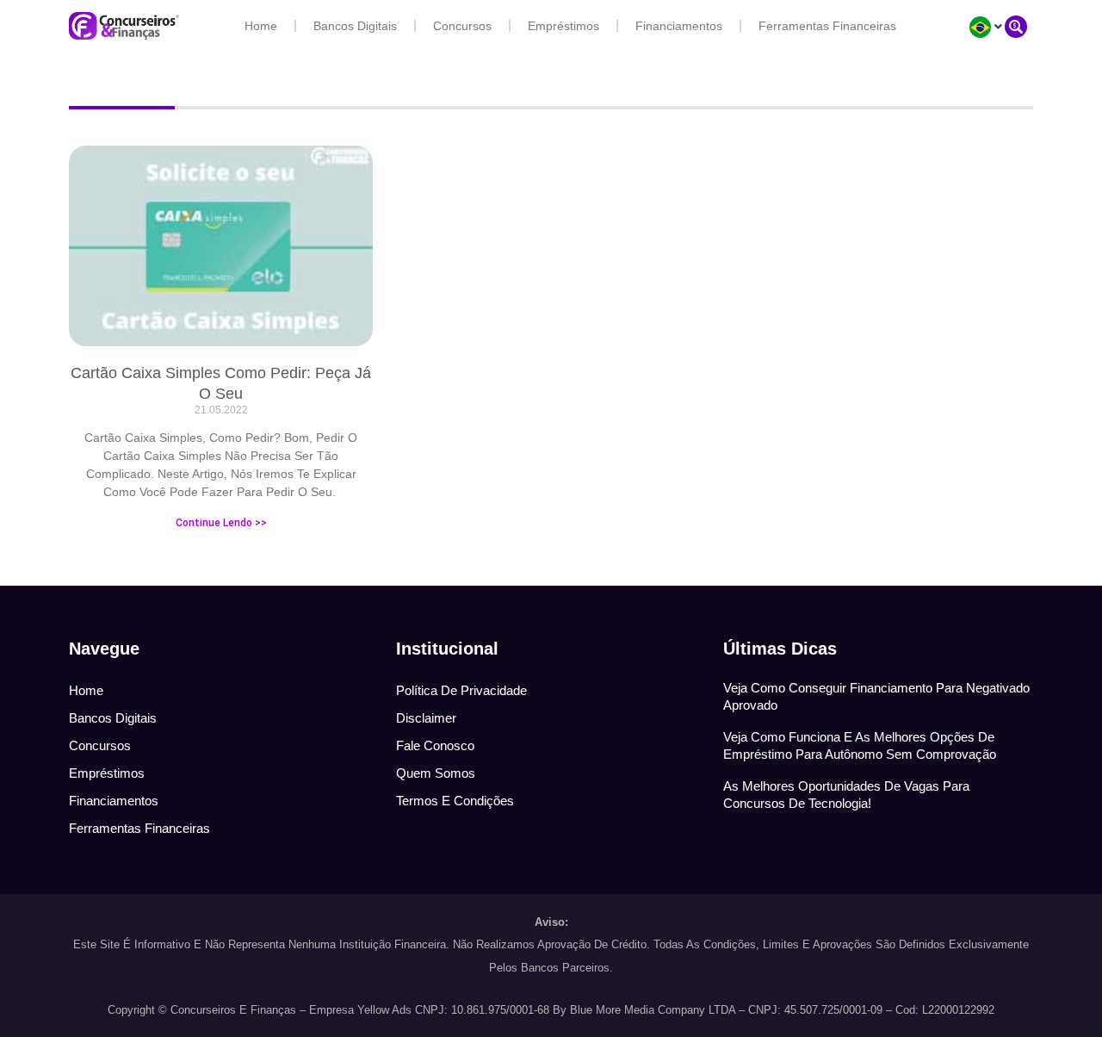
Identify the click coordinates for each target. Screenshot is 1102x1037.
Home (261, 26)
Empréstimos (563, 26)
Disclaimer (426, 718)
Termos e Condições (455, 800)
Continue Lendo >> (221, 523)
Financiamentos (678, 26)
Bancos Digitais (355, 26)
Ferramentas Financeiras (827, 26)
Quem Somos (435, 773)
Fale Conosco (435, 745)
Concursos (462, 26)
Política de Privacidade (461, 690)
